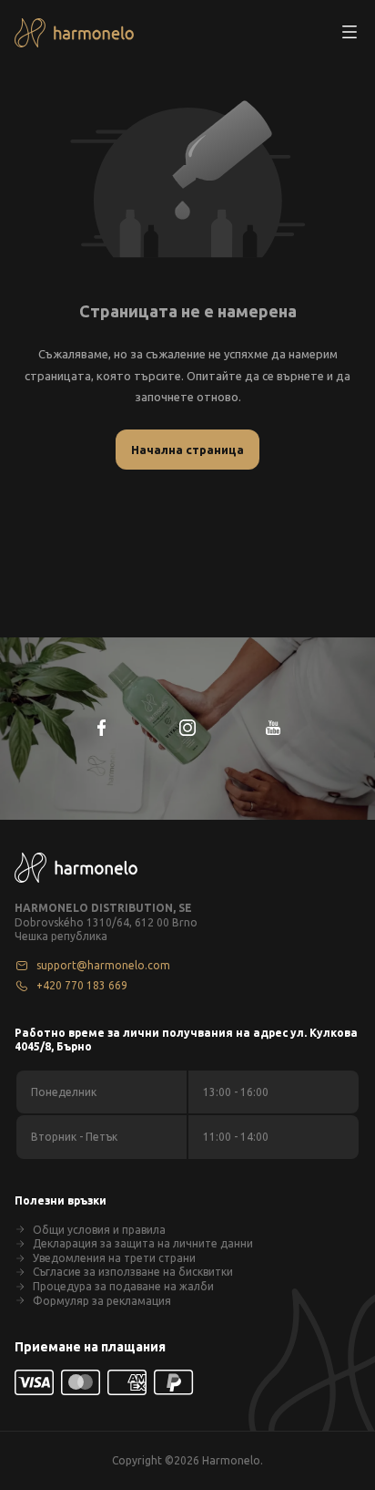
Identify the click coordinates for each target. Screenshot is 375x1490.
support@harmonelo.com (103, 965)
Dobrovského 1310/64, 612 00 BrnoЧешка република (106, 929)
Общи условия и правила (99, 1230)
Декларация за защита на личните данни (143, 1243)
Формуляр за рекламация (102, 1301)
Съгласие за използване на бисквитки (133, 1272)
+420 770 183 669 (81, 985)
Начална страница (187, 449)
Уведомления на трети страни (114, 1258)
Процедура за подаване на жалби (123, 1286)
